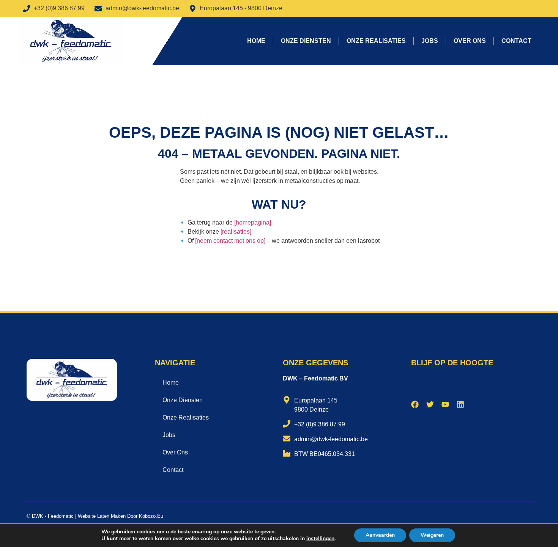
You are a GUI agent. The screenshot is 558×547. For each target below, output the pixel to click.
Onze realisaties (376, 41)
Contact (516, 41)
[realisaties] (236, 231)
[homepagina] (252, 222)
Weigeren (432, 535)
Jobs (429, 41)
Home (256, 41)
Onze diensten (306, 41)
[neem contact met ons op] (230, 240)
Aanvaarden (380, 535)
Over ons (470, 41)
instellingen (320, 538)
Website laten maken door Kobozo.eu (120, 516)
